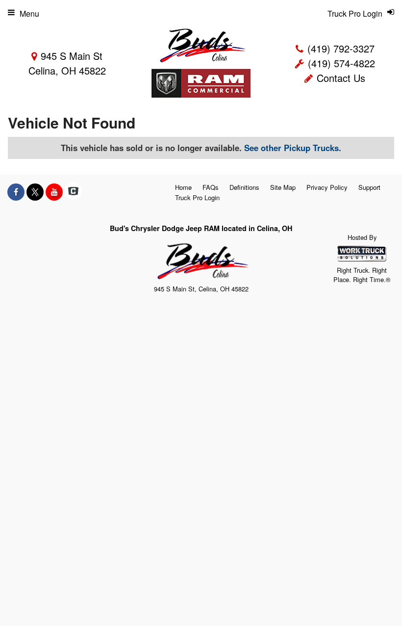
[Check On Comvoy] (73, 192)
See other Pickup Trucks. (292, 148)
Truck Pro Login (197, 197)
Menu (29, 13)
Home (183, 187)
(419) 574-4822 (341, 63)
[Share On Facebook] (16, 192)
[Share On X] (35, 192)
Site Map (283, 187)
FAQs (210, 187)
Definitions (244, 187)
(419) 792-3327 (341, 48)
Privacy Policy (327, 187)
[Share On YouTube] (54, 192)
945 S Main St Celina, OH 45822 (67, 63)
